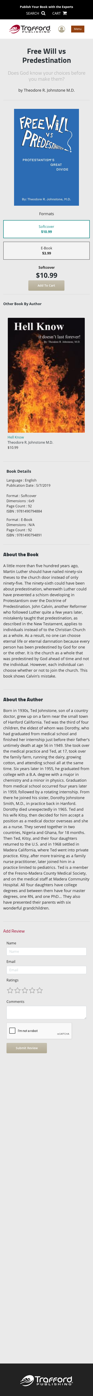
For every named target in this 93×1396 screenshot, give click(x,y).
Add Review (14, 931)
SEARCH (33, 13)
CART (57, 13)
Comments (15, 1001)
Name (11, 943)
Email (10, 961)
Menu (78, 29)
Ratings (12, 980)
